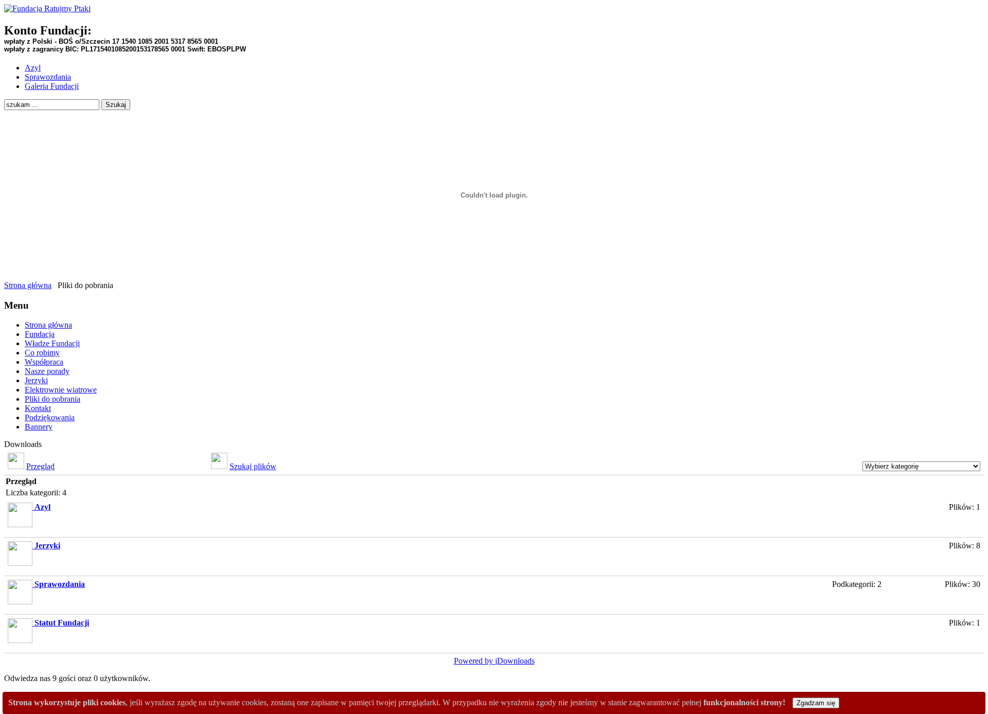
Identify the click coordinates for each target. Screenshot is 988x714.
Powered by (474, 660)
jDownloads (515, 660)
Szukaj (115, 105)
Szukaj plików (253, 466)
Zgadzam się (816, 703)
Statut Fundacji (61, 622)
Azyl (42, 507)
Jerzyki (47, 545)
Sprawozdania (59, 584)
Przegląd (40, 466)
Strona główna (27, 285)
